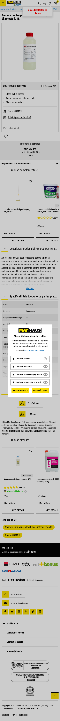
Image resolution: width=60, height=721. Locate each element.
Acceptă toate (40, 390)
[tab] (30, 359)
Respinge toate (20, 390)
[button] (21, 358)
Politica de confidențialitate (34, 350)
